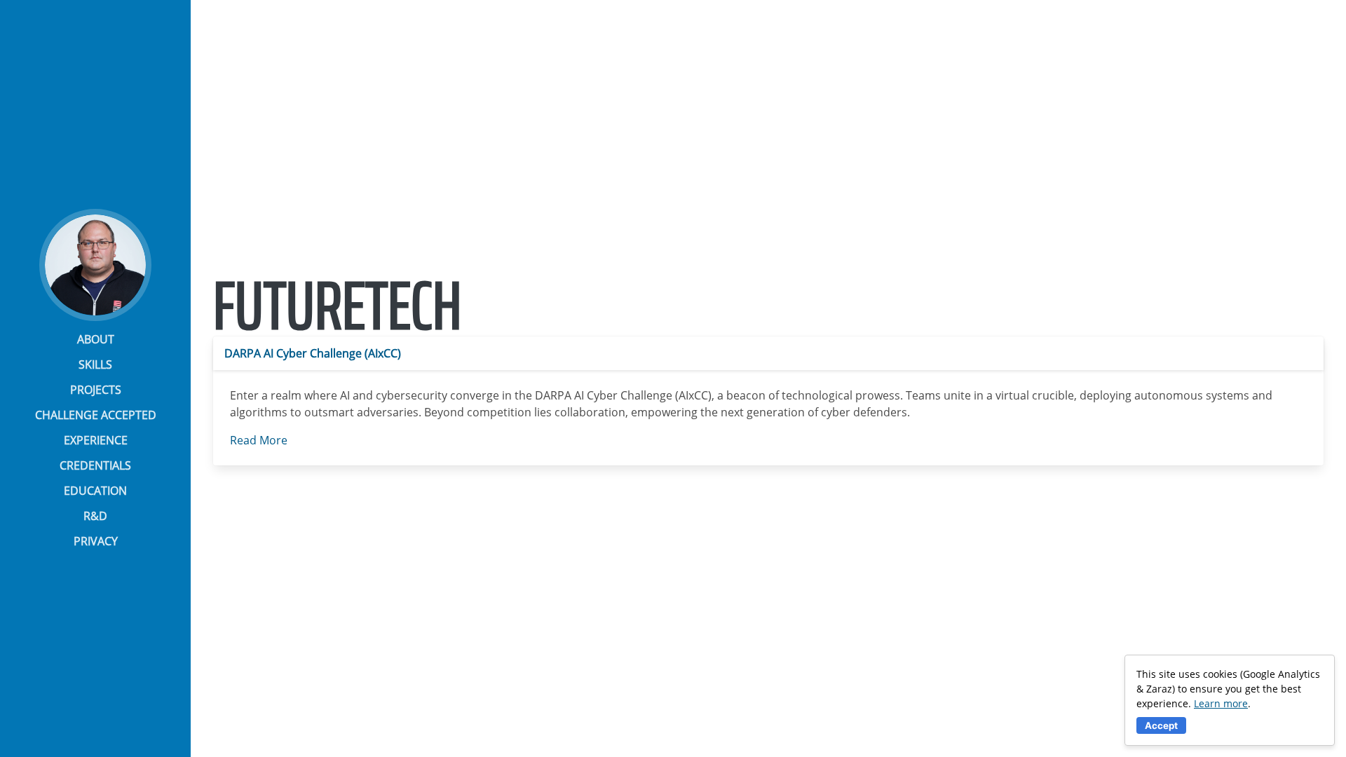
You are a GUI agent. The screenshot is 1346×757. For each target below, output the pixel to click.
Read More (258, 440)
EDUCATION (95, 490)
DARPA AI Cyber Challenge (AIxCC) (312, 353)
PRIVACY (96, 541)
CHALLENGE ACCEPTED (95, 415)
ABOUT (95, 339)
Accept (1161, 725)
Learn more (1221, 703)
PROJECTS (95, 389)
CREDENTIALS (95, 465)
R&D (95, 516)
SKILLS (95, 364)
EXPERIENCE (96, 440)
